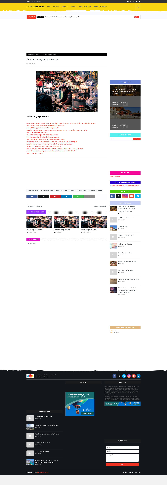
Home (28, 1)
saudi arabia (82, 190)
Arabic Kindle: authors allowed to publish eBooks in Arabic (45, 139)
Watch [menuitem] (73, 7)
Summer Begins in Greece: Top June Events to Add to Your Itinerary (46, 461)
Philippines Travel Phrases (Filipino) (46, 425)
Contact (39, 1)
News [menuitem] (48, 7)
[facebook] (127, 1)
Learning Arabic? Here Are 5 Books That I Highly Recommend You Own (49, 144)
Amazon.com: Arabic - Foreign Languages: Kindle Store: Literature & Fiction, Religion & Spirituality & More (60, 123)
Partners (124, 472)
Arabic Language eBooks (34, 230)
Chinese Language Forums (43, 416)
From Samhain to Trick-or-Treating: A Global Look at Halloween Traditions (124, 90)
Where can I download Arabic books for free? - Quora (43, 146)
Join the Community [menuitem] (100, 7)
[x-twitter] (130, 1)
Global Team (31, 63)
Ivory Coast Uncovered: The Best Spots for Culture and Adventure (67, 17)
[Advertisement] (83, 35)
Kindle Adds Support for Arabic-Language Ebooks (42, 128)
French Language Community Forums (47, 434)
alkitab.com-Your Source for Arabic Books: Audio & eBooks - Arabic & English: (51, 142)
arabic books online (37, 54)
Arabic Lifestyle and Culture (127, 262)
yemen (100, 190)
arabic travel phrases (62, 190)
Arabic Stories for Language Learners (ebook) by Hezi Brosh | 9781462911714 (51, 151)
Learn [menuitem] (55, 7)
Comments (115, 332)
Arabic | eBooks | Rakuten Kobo (36, 132)
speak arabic (92, 190)
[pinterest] (136, 1)
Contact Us (138, 472)
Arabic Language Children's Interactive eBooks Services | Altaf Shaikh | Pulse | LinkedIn (54, 149)
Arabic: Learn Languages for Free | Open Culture (42, 135)
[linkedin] (139, 376)
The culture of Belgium (125, 253)
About (33, 1)
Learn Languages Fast (42, 451)
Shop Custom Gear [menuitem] (85, 7)
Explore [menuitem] (63, 7)
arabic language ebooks (47, 190)
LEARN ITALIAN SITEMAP (119, 103)
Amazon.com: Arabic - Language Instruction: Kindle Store (45, 125)
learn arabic (73, 190)
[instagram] (133, 1)
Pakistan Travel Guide (125, 244)
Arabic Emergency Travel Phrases (128, 279)
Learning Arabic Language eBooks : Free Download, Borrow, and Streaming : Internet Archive (56, 130)
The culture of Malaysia (125, 270)
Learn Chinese (116, 114)
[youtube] (131, 196)
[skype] (139, 1)
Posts (114, 331)
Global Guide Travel (35, 7)
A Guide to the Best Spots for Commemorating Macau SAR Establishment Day (127, 290)
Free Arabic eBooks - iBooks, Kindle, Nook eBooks (42, 137)
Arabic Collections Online (34, 153)
